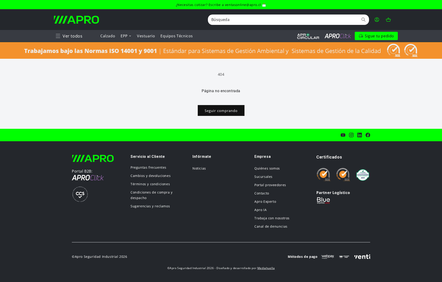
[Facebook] (368, 135)
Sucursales (263, 176)
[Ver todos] (58, 36)
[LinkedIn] (359, 135)
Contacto (261, 193)
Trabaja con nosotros (272, 218)
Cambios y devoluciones (151, 175)
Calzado (107, 35)
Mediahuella (266, 268)
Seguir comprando (221, 110)
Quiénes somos (267, 168)
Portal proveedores (270, 185)
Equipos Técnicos (176, 35)
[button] (58, 36)
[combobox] (288, 20)
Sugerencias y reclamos (150, 206)
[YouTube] (343, 135)
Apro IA (260, 210)
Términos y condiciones (150, 184)
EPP (124, 35)
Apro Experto (265, 201)
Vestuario (146, 35)
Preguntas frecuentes (148, 167)
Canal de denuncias (271, 226)
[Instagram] (351, 135)
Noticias (199, 168)
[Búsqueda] (363, 20)
